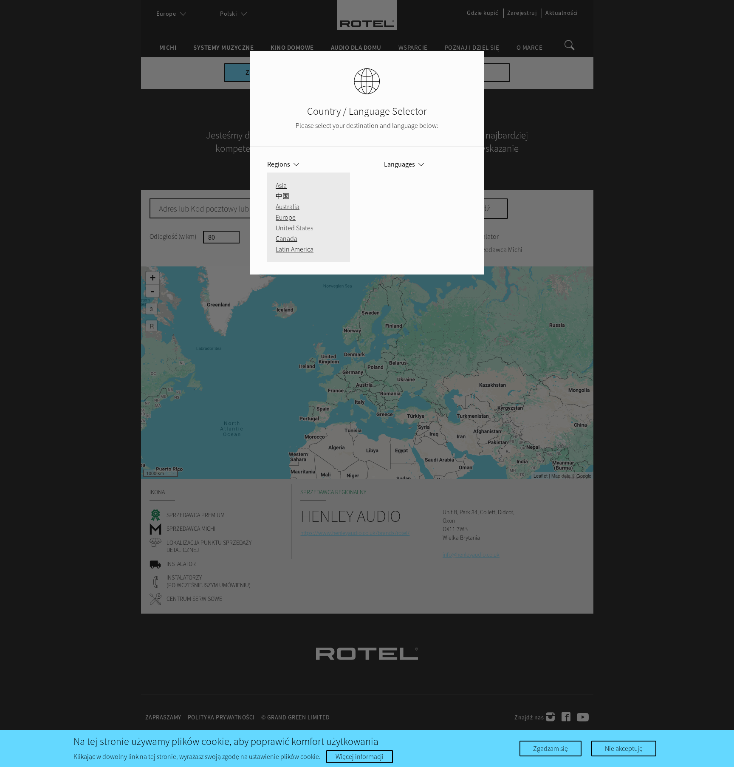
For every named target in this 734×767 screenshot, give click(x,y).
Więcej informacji (360, 756)
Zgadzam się (550, 748)
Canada (286, 238)
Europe (286, 217)
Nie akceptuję (624, 748)
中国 (282, 196)
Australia (287, 206)
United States (294, 228)
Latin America (294, 249)
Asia (281, 185)
